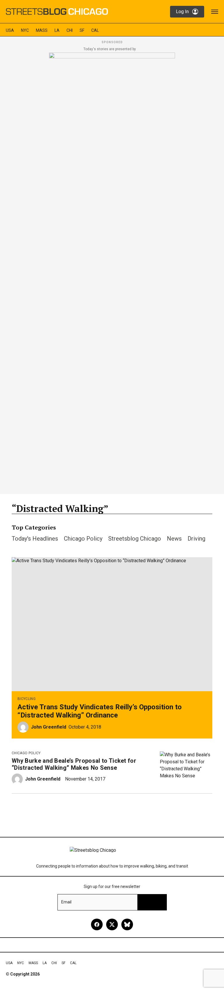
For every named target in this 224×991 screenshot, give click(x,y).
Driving (196, 538)
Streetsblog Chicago (134, 538)
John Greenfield (48, 727)
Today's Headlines (35, 538)
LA (57, 30)
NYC (25, 30)
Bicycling (27, 699)
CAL (95, 30)
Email (66, 902)
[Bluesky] (127, 924)
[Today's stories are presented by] (112, 271)
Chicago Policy (83, 538)
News (174, 538)
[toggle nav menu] (214, 11)
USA (10, 30)
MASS (42, 30)
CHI (69, 30)
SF (82, 30)
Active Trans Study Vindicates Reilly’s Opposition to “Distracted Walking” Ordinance (100, 711)
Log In (182, 11)
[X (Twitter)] (112, 924)
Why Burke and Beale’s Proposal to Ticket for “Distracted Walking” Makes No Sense (74, 764)
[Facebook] (97, 924)
